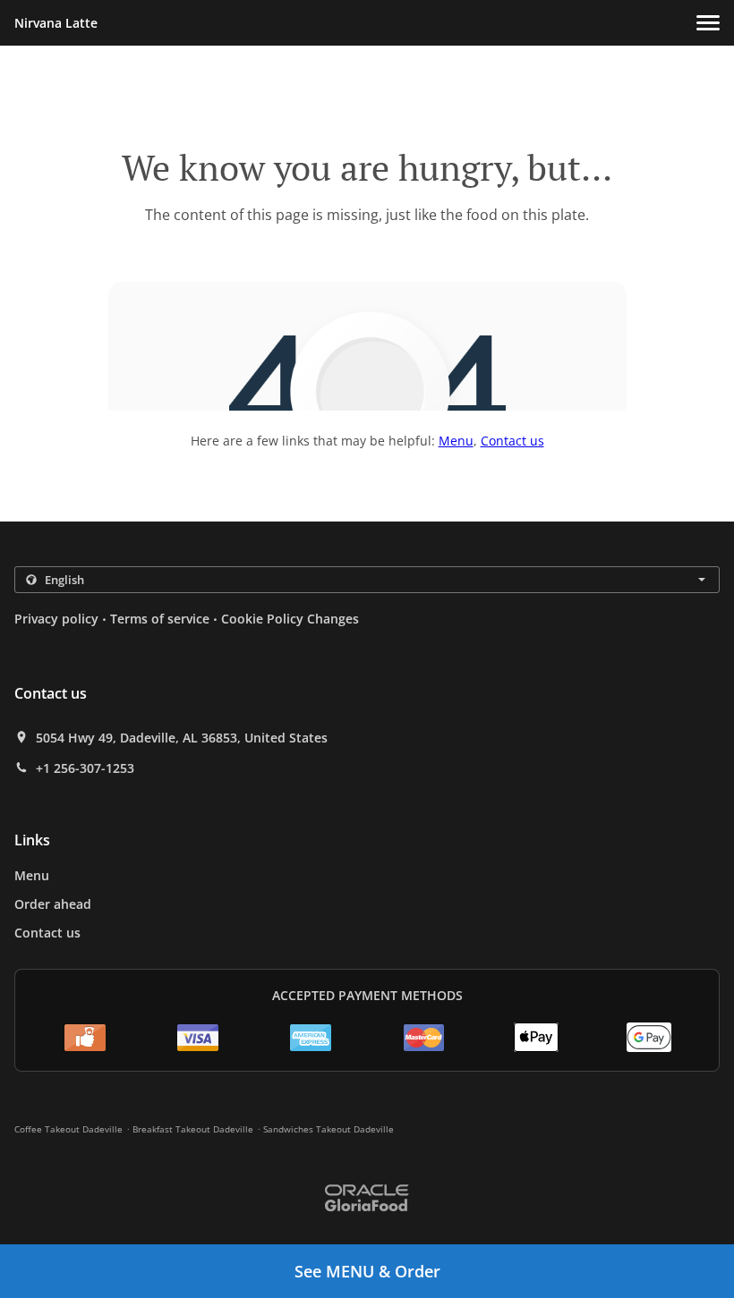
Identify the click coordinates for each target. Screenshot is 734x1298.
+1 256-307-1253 (85, 768)
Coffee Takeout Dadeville (68, 1129)
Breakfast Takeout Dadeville (192, 1129)
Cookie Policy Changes (290, 618)
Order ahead (52, 903)
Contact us (512, 440)
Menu (456, 440)
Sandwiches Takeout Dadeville (328, 1129)
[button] (708, 22)
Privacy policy (56, 618)
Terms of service (159, 618)
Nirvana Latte (56, 22)
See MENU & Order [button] (367, 1271)
